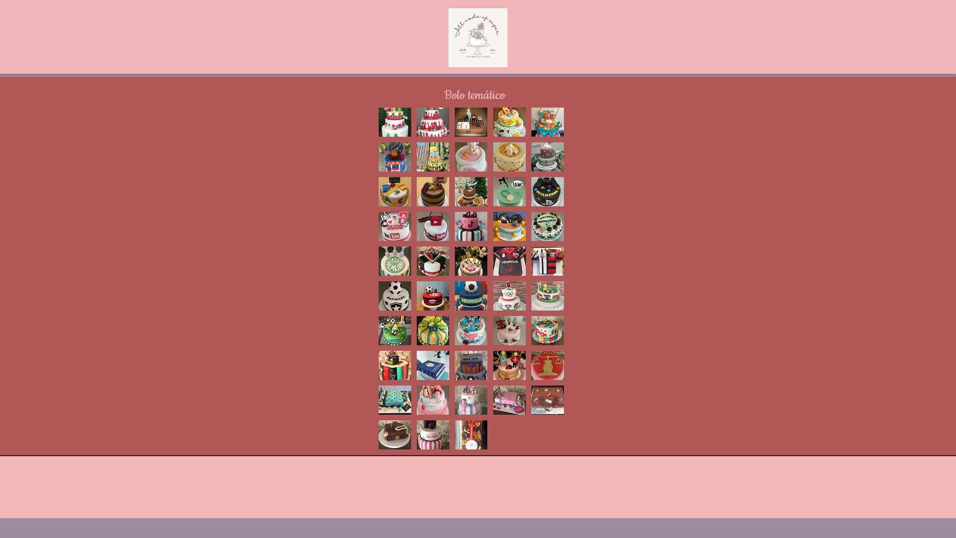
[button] (395, 122)
